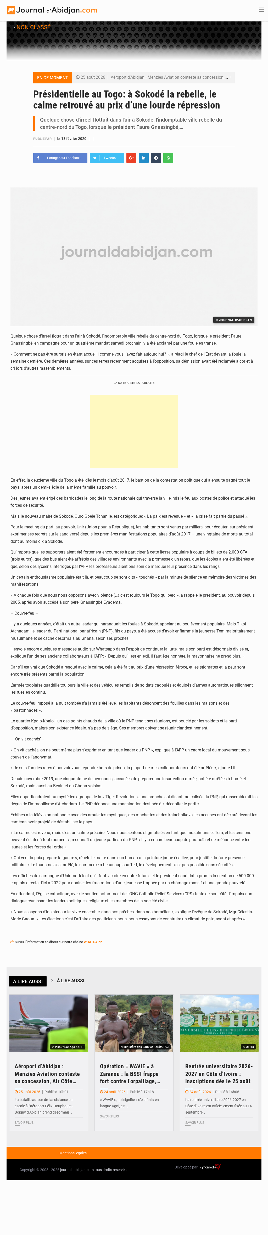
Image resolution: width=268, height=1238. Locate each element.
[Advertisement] (134, 431)
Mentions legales (73, 1153)
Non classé (33, 27)
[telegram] (156, 158)
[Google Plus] (131, 158)
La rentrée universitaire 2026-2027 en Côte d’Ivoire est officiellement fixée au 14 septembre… (218, 1106)
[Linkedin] (144, 158)
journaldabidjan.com (77, 1170)
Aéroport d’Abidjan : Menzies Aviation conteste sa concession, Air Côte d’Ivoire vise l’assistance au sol (49, 1074)
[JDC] (51, 10)
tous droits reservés (110, 1170)
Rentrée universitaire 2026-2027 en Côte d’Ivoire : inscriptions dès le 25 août (219, 1074)
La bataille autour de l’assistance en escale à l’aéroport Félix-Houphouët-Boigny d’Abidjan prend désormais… (44, 1106)
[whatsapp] (168, 158)
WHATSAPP (93, 942)
